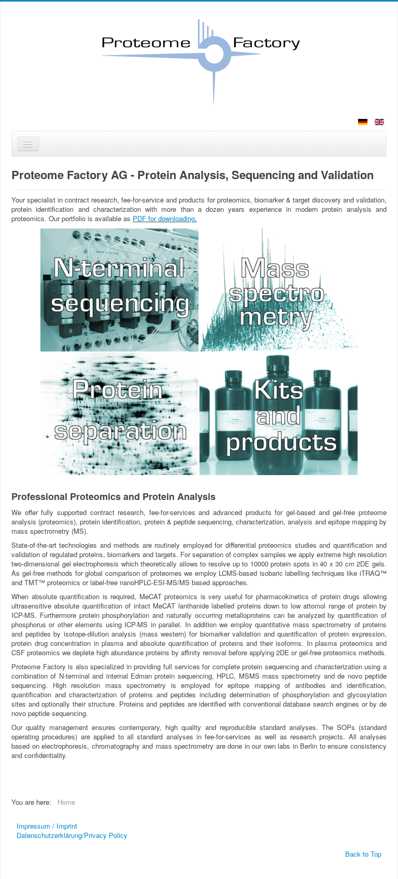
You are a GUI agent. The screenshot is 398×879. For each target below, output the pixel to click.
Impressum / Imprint (47, 826)
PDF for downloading (164, 218)
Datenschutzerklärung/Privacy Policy (72, 835)
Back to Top (363, 854)
